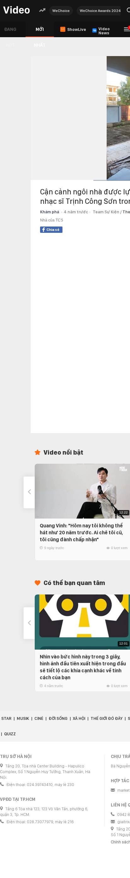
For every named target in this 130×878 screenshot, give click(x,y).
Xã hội (79, 718)
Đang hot (10, 32)
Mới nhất (39, 32)
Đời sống (58, 718)
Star (6, 718)
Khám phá (49, 211)
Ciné (38, 718)
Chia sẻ (52, 229)
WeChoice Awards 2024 (100, 11)
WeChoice (61, 11)
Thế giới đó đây (106, 718)
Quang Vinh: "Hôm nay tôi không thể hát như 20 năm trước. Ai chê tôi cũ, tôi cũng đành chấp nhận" (81, 532)
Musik (23, 718)
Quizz (10, 734)
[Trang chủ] (16, 10)
